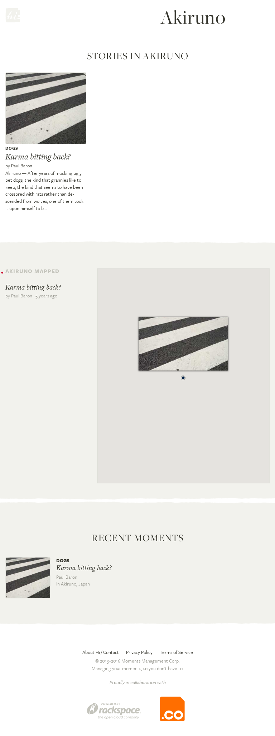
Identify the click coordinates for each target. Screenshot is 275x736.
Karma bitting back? (38, 156)
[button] (183, 376)
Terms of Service (176, 652)
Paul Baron (21, 165)
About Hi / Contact (100, 652)
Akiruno (13, 173)
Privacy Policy (139, 652)
